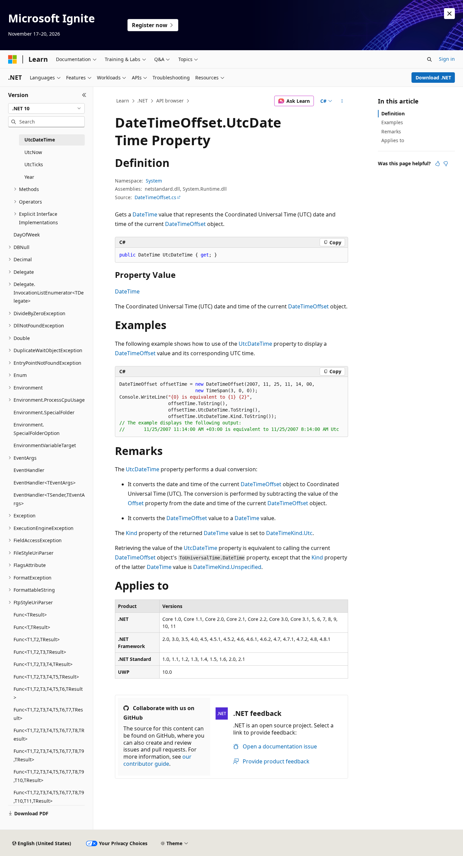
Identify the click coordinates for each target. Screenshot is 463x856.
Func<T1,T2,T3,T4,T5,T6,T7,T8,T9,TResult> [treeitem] (49, 755)
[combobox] (46, 108)
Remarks (391, 131)
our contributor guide (157, 760)
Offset (136, 503)
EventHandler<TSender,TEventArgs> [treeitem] (49, 499)
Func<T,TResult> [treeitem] (32, 627)
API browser (170, 100)
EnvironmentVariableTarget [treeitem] (45, 445)
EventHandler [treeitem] (29, 470)
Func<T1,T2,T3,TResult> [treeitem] (40, 652)
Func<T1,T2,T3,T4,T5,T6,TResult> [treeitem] (48, 693)
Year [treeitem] (29, 177)
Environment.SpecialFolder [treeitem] (44, 412)
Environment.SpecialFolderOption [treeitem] (37, 428)
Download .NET (433, 77)
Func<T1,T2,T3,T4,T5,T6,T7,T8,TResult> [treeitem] (49, 734)
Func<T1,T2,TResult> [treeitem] (37, 639)
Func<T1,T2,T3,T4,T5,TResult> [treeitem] (46, 676)
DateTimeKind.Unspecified (227, 567)
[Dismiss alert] (449, 13)
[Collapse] (84, 95)
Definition (393, 113)
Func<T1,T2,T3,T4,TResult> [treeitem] (43, 664)
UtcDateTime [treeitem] (39, 139)
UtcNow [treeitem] (33, 152)
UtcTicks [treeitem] (33, 164)
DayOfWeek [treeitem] (27, 234)
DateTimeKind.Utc (289, 533)
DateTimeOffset (185, 224)
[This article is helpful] (438, 163)
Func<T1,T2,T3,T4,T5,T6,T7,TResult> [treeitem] (48, 713)
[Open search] (429, 59)
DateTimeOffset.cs (155, 197)
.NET (142, 100)
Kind (131, 533)
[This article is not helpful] (446, 163)
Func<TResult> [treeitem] (30, 614)
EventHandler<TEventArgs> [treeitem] (45, 482)
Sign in (447, 59)
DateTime (145, 214)
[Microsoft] (12, 59)
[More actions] (342, 101)
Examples (392, 122)
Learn (122, 100)
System (154, 180)
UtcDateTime (255, 343)
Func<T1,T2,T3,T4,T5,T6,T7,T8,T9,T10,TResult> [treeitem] (49, 775)
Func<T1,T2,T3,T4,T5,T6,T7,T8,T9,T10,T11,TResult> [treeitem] (49, 796)
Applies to (392, 140)
